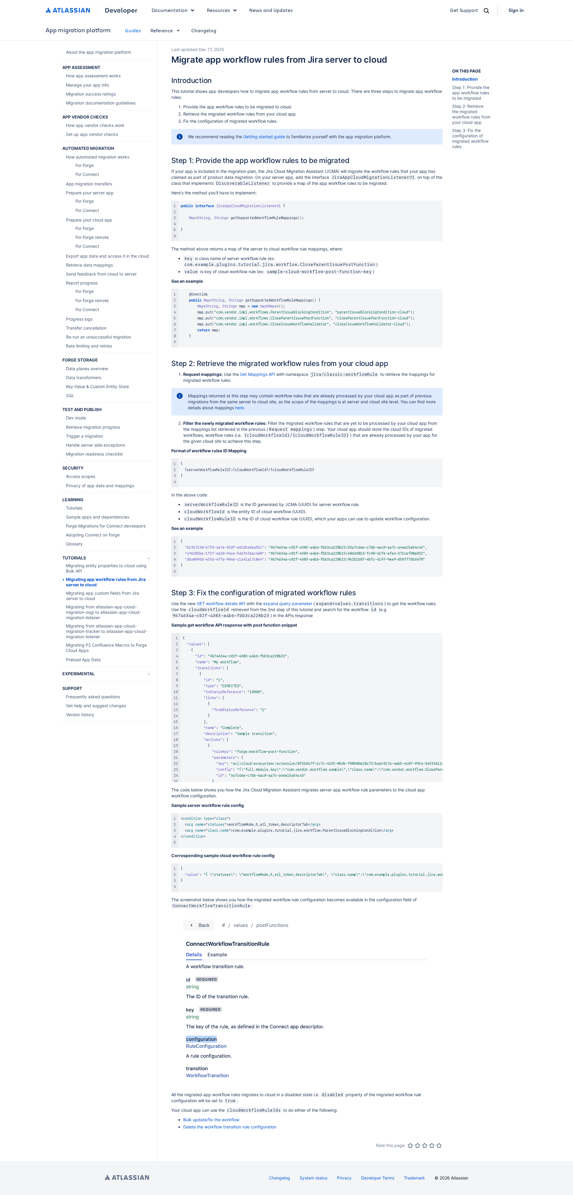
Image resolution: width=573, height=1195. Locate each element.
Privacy (344, 1177)
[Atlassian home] (68, 10)
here (239, 407)
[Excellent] (439, 1145)
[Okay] (424, 1145)
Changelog (203, 30)
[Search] (486, 10)
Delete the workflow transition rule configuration (229, 1126)
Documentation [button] (170, 10)
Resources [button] (218, 10)
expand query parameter (287, 603)
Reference (161, 30)
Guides (133, 30)
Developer (121, 10)
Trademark (414, 1177)
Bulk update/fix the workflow (211, 1119)
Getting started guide (264, 136)
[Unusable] (410, 1145)
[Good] (431, 1145)
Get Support (464, 10)
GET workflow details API (221, 603)
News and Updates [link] (271, 10)
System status (313, 1177)
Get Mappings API (257, 374)
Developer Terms (377, 1177)
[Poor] (417, 1145)
